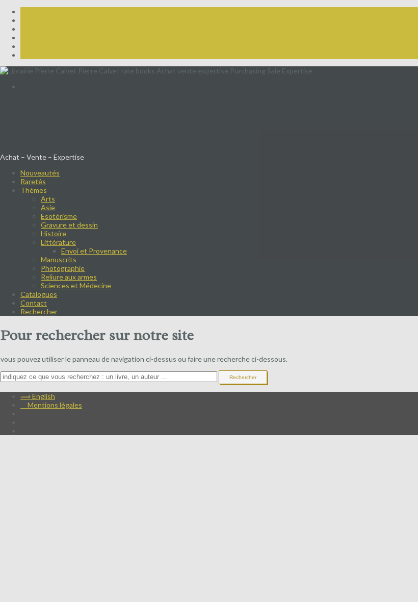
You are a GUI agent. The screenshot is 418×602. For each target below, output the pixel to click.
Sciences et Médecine (76, 285)
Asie (48, 207)
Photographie (63, 268)
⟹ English (37, 86)
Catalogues (38, 294)
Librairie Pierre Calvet (74, 129)
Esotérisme (59, 216)
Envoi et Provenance (94, 250)
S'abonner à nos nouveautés (45, 102)
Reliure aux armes (69, 276)
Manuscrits (58, 259)
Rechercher (39, 311)
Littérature (58, 242)
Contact (33, 302)
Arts (48, 198)
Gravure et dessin (69, 224)
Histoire (53, 233)
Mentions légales (51, 404)
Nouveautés (40, 172)
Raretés (33, 181)
